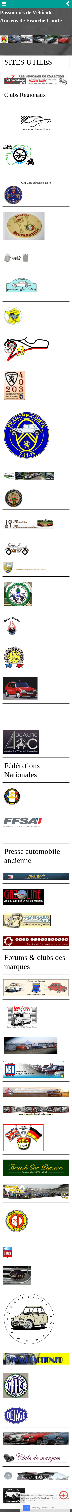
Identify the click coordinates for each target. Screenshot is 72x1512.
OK (26, 1507)
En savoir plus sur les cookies (43, 1508)
